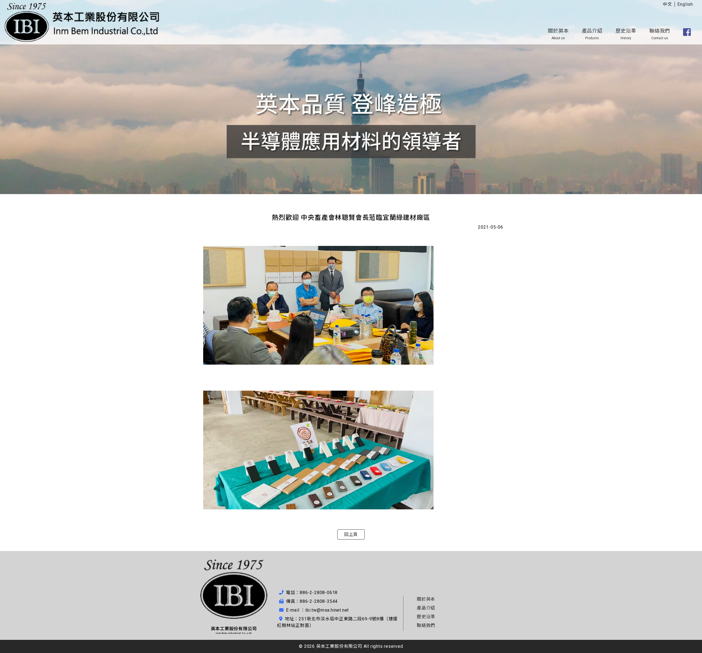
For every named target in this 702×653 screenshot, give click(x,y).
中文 (667, 4)
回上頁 (351, 534)
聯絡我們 (659, 34)
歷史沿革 (626, 34)
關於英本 (558, 34)
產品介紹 (592, 34)
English (685, 4)
